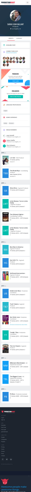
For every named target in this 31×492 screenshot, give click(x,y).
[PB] (5, 401)
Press (2, 453)
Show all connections (11, 52)
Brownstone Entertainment (15, 324)
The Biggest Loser (16, 376)
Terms (2, 449)
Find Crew (3, 427)
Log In (2, 417)
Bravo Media (24, 324)
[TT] (5, 339)
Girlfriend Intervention (17, 273)
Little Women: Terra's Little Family (19, 202)
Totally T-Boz (14, 332)
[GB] (5, 195)
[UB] (5, 298)
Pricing (2, 447)
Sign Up (3, 419)
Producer (16, 26)
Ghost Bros (13, 188)
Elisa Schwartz (11, 145)
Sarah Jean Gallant (15, 24)
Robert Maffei (11, 140)
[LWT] (5, 208)
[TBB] (5, 177)
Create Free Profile (15, 96)
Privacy (3, 451)
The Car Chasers (15, 346)
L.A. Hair (12, 158)
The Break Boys (15, 171)
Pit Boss (12, 394)
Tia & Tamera (14, 304)
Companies (4, 439)
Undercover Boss (15, 291)
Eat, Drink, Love (15, 317)
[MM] (5, 370)
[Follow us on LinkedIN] (11, 459)
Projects (3, 441)
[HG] (5, 267)
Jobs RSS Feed (4, 431)
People (3, 437)
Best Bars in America (16, 247)
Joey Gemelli (10, 135)
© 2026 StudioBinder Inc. (7, 464)
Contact (3, 455)
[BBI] (5, 254)
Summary (19, 38)
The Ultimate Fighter (16, 214)
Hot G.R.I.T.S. (14, 260)
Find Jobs (3, 425)
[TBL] (5, 383)
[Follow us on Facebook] (2, 459)
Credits (11, 38)
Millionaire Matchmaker (17, 363)
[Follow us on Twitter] (6, 459)
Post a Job (16, 81)
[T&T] (5, 311)
